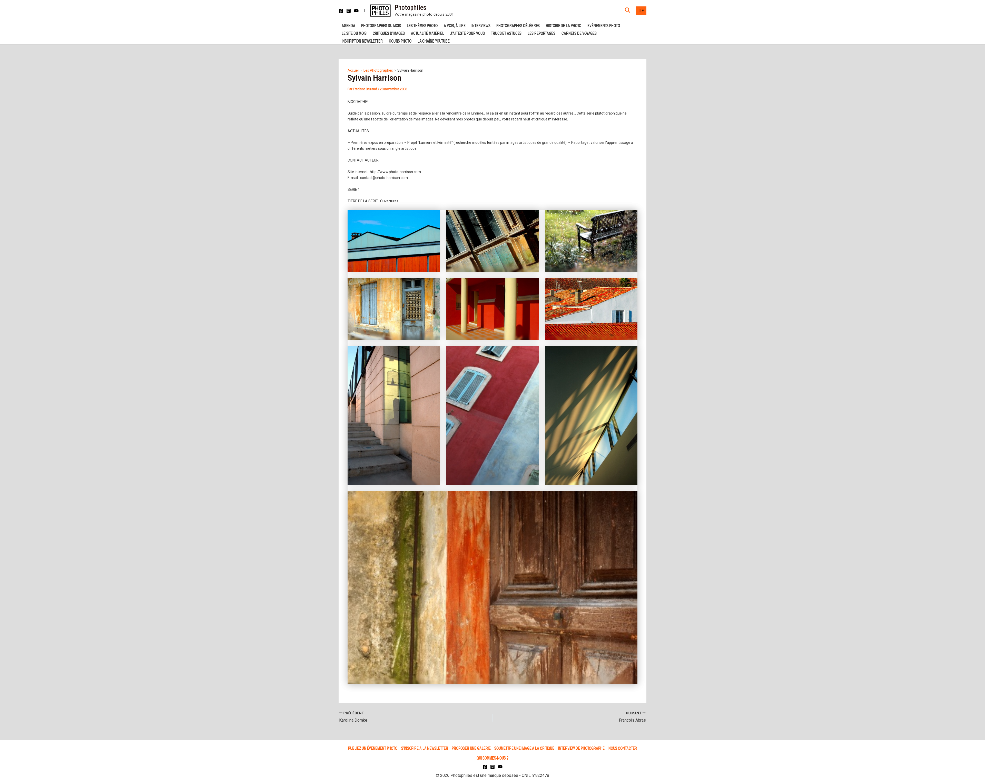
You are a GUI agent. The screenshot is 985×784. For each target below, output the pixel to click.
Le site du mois (354, 32)
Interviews (480, 25)
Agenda (348, 25)
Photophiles (410, 7)
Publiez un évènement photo (372, 747)
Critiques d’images (389, 32)
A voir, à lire (455, 25)
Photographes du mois (381, 25)
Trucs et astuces (506, 32)
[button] (628, 10)
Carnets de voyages (579, 32)
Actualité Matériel (427, 32)
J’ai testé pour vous (467, 32)
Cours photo (400, 40)
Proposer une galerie (471, 747)
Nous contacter (622, 747)
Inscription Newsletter (362, 40)
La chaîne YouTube (434, 40)
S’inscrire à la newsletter (424, 747)
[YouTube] (356, 10)
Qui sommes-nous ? (492, 757)
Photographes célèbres (518, 25)
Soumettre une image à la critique (524, 747)
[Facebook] (341, 10)
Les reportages (541, 32)
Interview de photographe (581, 747)
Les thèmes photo (422, 25)
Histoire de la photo (563, 25)
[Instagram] (348, 10)
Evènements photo (603, 25)
